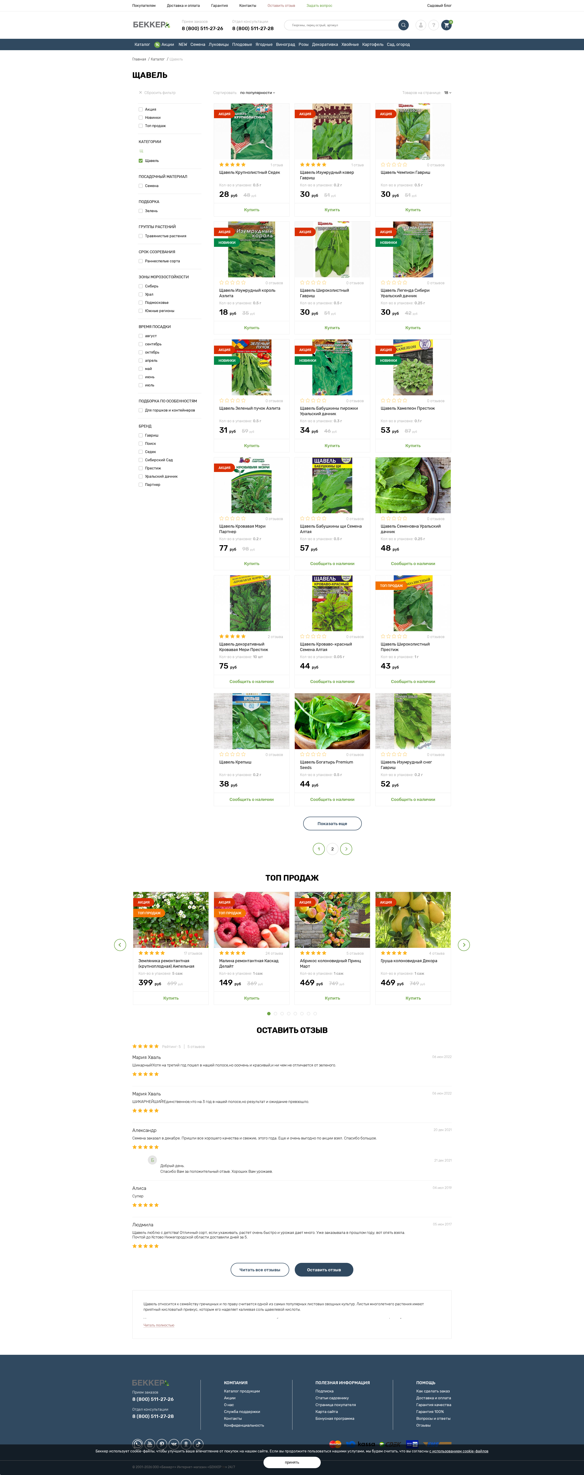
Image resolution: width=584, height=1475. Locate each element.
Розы (304, 44)
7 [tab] (308, 1013)
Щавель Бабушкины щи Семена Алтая (331, 529)
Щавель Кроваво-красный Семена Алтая (326, 647)
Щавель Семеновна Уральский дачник (411, 529)
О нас (229, 1404)
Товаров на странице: (421, 92)
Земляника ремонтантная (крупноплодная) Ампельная (166, 963)
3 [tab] (282, 1013)
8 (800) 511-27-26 (202, 28)
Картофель (372, 44)
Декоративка (325, 44)
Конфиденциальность (244, 1425)
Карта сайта (326, 1411)
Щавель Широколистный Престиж (405, 647)
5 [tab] (295, 1013)
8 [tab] (315, 1013)
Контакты (247, 5)
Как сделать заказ (433, 1391)
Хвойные (350, 44)
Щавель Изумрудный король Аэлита (247, 293)
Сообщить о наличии (332, 563)
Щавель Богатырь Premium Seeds (326, 764)
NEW (183, 44)
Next (464, 945)
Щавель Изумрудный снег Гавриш (406, 764)
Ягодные (264, 44)
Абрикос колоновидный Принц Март (330, 963)
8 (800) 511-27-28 (253, 28)
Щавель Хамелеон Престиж (408, 408)
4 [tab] (288, 1013)
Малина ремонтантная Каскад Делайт (249, 963)
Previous (120, 945)
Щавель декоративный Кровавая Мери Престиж (243, 647)
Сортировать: (225, 92)
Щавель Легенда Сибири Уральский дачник (405, 293)
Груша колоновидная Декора (409, 960)
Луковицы (219, 44)
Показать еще (332, 823)
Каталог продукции (242, 1391)
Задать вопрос (319, 5)
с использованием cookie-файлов (458, 1451)
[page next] (346, 849)
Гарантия (219, 5)
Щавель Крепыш (235, 762)
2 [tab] (275, 1013)
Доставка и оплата (183, 5)
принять (292, 1462)
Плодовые (242, 44)
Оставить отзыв (281, 5)
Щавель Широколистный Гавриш (324, 293)
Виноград (285, 44)
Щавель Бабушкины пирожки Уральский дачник (329, 411)
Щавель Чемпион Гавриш (405, 172)
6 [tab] (302, 1013)
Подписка (324, 1391)
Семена (197, 44)
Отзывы (423, 1425)
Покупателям (144, 5)
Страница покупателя (335, 1404)
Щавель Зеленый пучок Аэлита (249, 408)
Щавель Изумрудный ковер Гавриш (327, 175)
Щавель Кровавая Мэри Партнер (242, 529)
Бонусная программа (334, 1418)
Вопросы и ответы (433, 1418)
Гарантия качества (433, 1404)
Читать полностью (158, 1325)
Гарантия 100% (430, 1411)
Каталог (142, 44)
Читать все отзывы (260, 1269)
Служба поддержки (242, 1411)
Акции (168, 44)
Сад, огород (398, 44)
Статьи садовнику (332, 1398)
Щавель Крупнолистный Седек (249, 172)
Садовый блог (439, 5)
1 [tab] (269, 1013)
